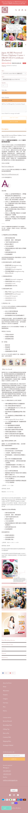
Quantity (4, 82)
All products (6, 691)
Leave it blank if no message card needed (10, 113)
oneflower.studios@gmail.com (10, 780)
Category (5, 699)
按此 (3, 440)
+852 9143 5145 (11, 499)
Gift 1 (3, 71)
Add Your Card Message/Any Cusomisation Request (13, 104)
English (13, 790)
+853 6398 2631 (7, 771)
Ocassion (5, 695)
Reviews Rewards (7, 721)
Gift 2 (3, 76)
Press (4, 707)
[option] (8, 44)
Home (4, 686)
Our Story (5, 703)
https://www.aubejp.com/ (8, 166)
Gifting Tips (6, 729)
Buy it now (14, 121)
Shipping (4, 65)
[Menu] (25, 10)
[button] (6, 808)
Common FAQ (7, 737)
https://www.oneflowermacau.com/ (10, 174)
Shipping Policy (7, 741)
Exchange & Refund (8, 745)
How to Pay (6, 733)
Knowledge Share (7, 725)
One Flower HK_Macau (16, 808)
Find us (5, 711)
